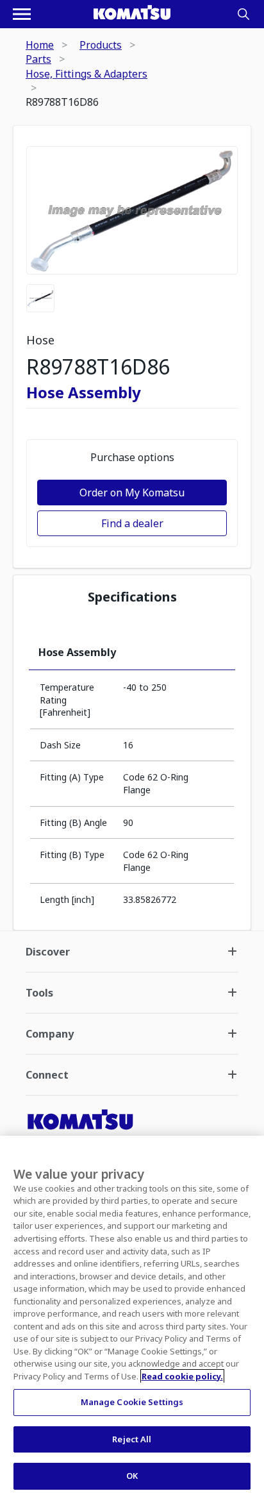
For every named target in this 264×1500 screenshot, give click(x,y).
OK (132, 1475)
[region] (132, 1318)
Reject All (131, 1439)
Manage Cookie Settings (132, 1402)
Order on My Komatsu (132, 492)
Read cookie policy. (182, 1376)
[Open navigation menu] (22, 14)
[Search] (243, 14)
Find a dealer (132, 523)
